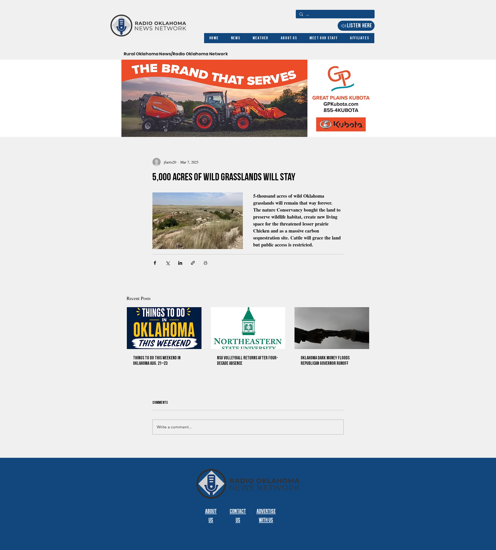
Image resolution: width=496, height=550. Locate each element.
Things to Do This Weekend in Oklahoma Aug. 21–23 (157, 360)
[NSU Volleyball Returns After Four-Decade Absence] (248, 328)
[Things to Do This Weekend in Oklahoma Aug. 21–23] (164, 328)
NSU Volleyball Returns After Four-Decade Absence (247, 360)
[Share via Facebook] (154, 262)
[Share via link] (192, 262)
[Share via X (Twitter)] (167, 262)
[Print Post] (205, 262)
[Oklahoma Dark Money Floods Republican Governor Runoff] (332, 328)
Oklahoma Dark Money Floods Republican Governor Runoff (325, 360)
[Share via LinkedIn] (180, 262)
